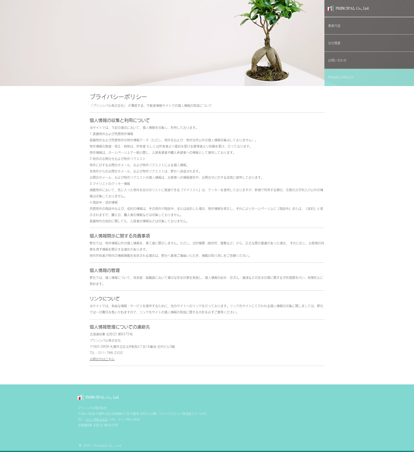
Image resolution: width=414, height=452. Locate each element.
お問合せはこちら (102, 359)
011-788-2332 (97, 419)
